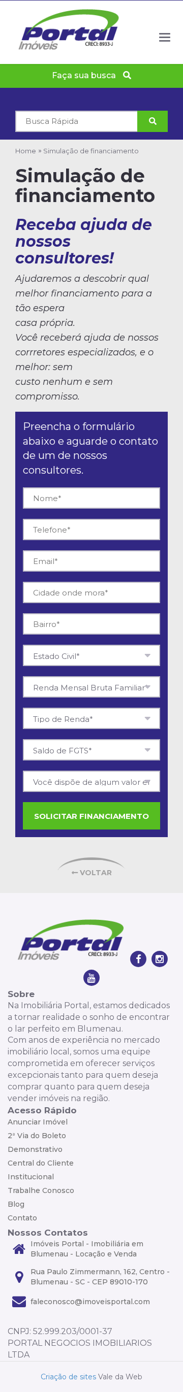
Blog (16, 1204)
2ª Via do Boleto (37, 1135)
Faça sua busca (85, 75)
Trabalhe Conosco (41, 1190)
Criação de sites (68, 1376)
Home (25, 151)
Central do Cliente (41, 1163)
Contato (22, 1217)
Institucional (31, 1176)
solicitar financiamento (91, 816)
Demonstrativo (35, 1149)
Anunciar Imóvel (38, 1121)
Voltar (95, 872)
